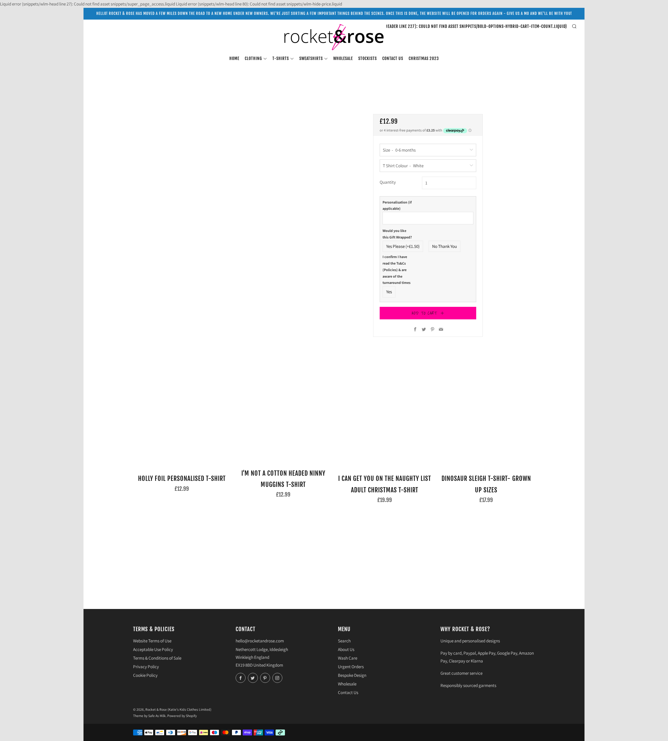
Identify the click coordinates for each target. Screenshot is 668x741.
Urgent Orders (351, 667)
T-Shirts (280, 58)
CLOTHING (253, 58)
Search (344, 641)
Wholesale (343, 58)
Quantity (388, 182)
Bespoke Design (352, 675)
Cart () (448, 26)
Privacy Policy (146, 667)
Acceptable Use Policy (153, 649)
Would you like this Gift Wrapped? (397, 234)
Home (234, 58)
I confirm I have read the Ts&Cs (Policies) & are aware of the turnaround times (396, 269)
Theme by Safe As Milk (149, 715)
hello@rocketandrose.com (260, 641)
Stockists (367, 58)
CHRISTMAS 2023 (424, 58)
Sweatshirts (311, 58)
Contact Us (348, 692)
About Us (346, 649)
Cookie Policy (145, 675)
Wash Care (347, 658)
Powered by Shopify (182, 715)
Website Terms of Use (152, 641)
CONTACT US (392, 58)
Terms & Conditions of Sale (157, 658)
